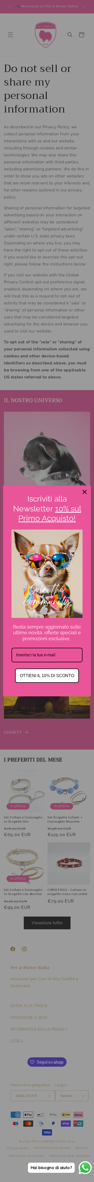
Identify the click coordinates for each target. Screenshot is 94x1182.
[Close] (84, 492)
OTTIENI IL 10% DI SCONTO (47, 675)
